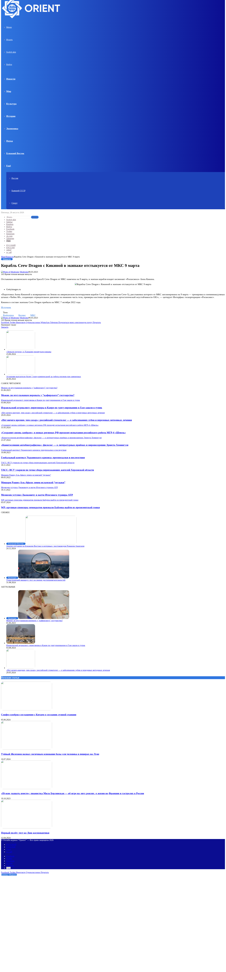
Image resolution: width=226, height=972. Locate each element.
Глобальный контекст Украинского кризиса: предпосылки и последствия (43, 457)
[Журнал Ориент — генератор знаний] (31, 20)
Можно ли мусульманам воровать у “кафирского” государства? (37, 395)
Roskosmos (8, 315)
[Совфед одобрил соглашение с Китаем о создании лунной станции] (26, 710)
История (10, 116)
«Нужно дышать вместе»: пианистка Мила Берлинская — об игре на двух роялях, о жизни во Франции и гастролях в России (72, 793)
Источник (6, 307)
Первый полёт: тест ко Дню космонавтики (25, 832)
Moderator (24, 272)
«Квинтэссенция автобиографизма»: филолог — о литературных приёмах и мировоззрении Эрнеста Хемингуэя (64, 445)
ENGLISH (10, 248)
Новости (10, 79)
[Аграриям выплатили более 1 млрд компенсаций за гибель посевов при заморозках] (20, 374)
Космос (22, 315)
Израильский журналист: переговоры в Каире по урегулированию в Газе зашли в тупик (51, 407)
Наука (9, 141)
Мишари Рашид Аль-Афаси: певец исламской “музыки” (33, 482)
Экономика (12, 128)
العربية (9, 252)
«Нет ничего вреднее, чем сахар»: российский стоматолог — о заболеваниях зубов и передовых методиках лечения (66, 420)
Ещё (8, 165)
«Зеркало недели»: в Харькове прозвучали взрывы (28, 352)
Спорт (14, 203)
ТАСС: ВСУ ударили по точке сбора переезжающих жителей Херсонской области (47, 470)
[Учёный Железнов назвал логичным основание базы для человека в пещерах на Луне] (26, 749)
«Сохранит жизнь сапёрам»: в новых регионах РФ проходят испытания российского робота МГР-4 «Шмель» (63, 432)
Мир (8, 91)
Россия (15, 178)
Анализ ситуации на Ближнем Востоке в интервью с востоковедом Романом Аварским (45, 546)
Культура (11, 103)
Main (3, 257)
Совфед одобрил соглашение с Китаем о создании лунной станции (38, 714)
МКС (33, 315)
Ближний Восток (15, 153)
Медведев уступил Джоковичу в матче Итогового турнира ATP (37, 495)
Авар (8, 250)
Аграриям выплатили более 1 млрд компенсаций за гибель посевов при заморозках (43, 376)
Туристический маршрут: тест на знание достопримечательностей (35, 580)
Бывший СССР (18, 190)
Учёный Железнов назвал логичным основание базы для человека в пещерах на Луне (50, 754)
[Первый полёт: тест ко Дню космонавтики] (26, 828)
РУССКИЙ (11, 245)
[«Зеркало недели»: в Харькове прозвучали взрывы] (20, 349)
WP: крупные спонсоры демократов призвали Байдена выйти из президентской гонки (50, 507)
